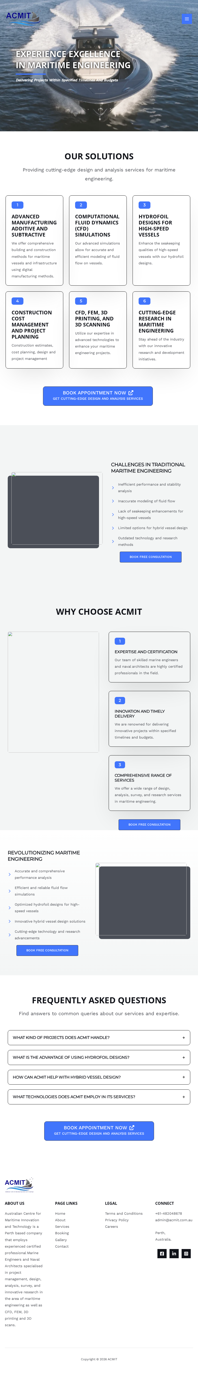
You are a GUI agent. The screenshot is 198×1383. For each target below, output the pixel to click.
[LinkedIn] (174, 1253)
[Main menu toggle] (187, 19)
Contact (62, 1246)
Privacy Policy (117, 1220)
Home (60, 1213)
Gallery (61, 1240)
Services (62, 1226)
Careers (111, 1226)
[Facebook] (162, 1253)
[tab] (99, 1037)
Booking (62, 1233)
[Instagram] (186, 1253)
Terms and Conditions (124, 1213)
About (60, 1220)
